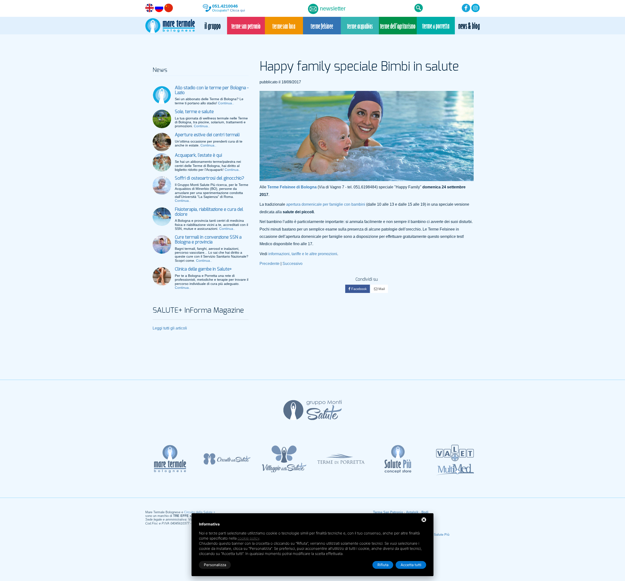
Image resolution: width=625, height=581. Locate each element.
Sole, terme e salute (194, 112)
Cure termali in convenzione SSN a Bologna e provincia (208, 239)
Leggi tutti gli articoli (170, 328)
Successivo (292, 263)
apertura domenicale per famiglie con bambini (325, 204)
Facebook (358, 289)
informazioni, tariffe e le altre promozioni (302, 254)
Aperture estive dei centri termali (207, 135)
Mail (381, 289)
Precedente (270, 263)
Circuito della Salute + (199, 512)
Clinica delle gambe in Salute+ (203, 269)
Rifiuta (382, 564)
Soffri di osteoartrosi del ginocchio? (209, 178)
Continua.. (226, 103)
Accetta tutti (411, 564)
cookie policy (248, 538)
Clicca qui (237, 10)
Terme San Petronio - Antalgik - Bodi (400, 512)
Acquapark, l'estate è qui (198, 155)
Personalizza (215, 564)
